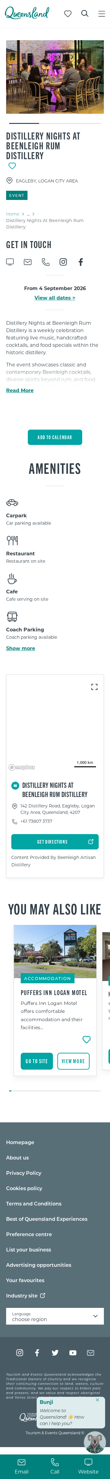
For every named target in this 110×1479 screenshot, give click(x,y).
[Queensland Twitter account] (55, 1352)
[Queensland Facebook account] (37, 1352)
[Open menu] (101, 13)
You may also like (55, 908)
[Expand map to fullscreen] (94, 687)
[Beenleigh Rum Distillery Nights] (55, 77)
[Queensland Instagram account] (19, 1352)
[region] (55, 724)
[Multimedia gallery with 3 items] (55, 82)
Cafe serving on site (27, 599)
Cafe (12, 591)
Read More (20, 390)
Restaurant (20, 553)
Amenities (55, 467)
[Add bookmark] (12, 165)
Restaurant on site (25, 561)
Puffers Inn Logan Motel (54, 992)
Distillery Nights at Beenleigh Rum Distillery (43, 145)
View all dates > (55, 298)
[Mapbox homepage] (21, 767)
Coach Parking (25, 629)
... (28, 214)
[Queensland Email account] (90, 1352)
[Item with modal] (55, 77)
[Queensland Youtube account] (72, 1352)
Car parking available (28, 523)
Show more (20, 648)
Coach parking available (31, 637)
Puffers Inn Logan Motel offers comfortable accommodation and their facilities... (51, 1015)
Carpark (16, 515)
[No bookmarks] (68, 13)
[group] (55, 1008)
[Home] (27, 17)
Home (12, 214)
